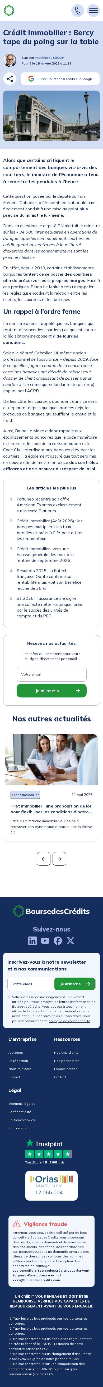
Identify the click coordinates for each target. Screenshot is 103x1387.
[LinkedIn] (32, 941)
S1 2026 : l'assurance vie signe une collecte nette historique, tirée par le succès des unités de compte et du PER (49, 607)
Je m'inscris (47, 690)
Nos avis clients (66, 1052)
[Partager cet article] (9, 78)
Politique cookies (21, 1120)
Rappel (14, 1077)
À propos (15, 1052)
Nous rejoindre (19, 1069)
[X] (70, 941)
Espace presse (66, 1069)
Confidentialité (19, 1112)
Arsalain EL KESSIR (49, 58)
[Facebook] (58, 941)
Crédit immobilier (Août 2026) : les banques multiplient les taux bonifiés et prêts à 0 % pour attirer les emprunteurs (50, 529)
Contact (60, 1077)
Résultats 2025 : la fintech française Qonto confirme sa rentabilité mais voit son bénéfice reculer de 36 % (49, 579)
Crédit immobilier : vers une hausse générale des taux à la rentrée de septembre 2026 (45, 554)
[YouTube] (45, 941)
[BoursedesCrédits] (51, 911)
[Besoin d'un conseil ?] (77, 10)
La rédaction (18, 1061)
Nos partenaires (66, 1061)
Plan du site (17, 1128)
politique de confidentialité (69, 1021)
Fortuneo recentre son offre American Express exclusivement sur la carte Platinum (49, 504)
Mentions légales (21, 1104)
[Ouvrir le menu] (93, 10)
